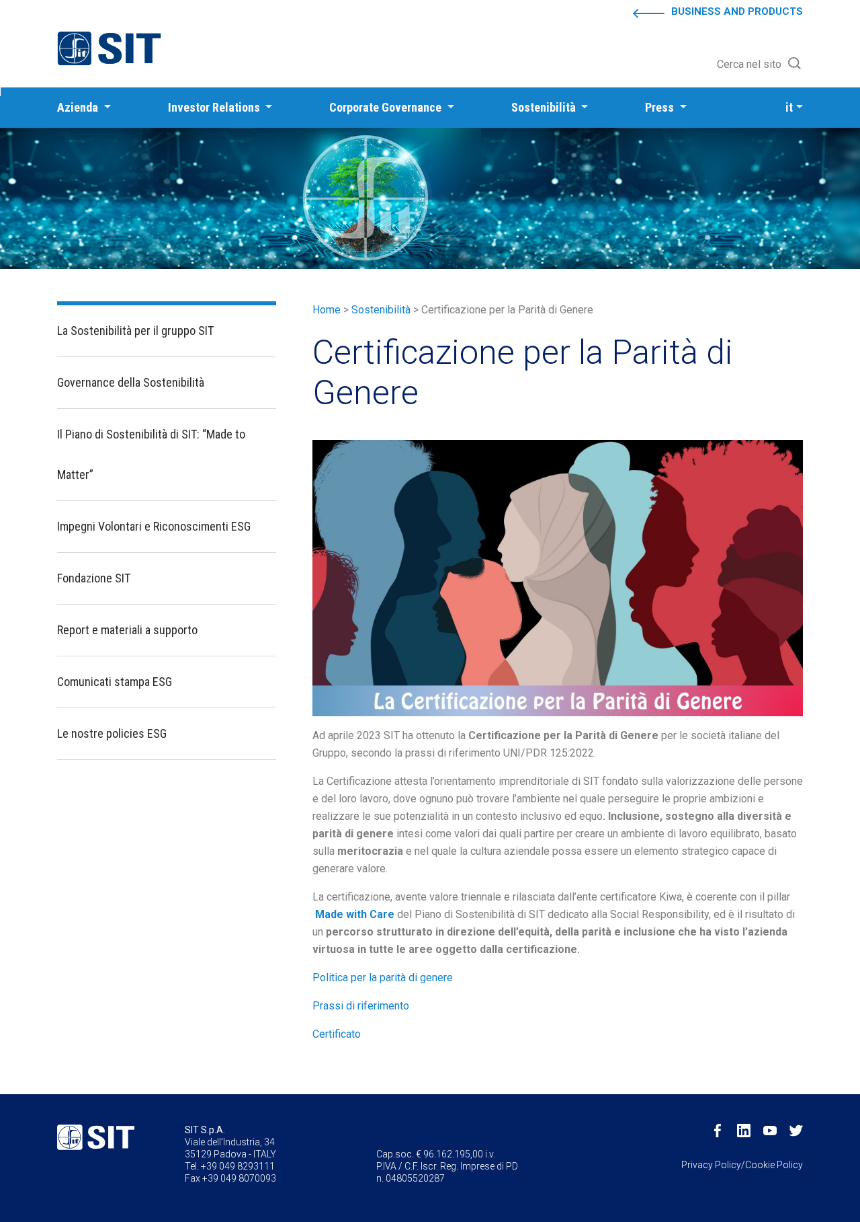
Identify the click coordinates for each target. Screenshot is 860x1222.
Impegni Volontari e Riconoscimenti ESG (154, 526)
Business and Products (737, 11)
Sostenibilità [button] (544, 107)
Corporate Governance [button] (386, 107)
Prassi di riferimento (360, 1005)
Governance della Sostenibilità (130, 382)
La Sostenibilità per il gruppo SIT (135, 330)
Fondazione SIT (93, 578)
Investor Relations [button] (215, 107)
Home (326, 309)
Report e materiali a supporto (127, 630)
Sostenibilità (381, 309)
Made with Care (354, 914)
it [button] (789, 107)
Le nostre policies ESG (112, 733)
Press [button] (661, 107)
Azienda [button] (79, 107)
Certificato (336, 1034)
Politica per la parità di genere (382, 977)
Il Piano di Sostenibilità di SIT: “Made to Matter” (151, 454)
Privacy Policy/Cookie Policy (742, 1164)
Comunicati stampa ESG (114, 682)
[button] (760, 64)
